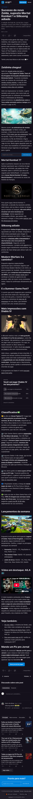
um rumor (18, 168)
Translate (5, 7)
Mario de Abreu (9, 703)
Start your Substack (12, 794)
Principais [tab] (5, 717)
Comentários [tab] (5, 688)
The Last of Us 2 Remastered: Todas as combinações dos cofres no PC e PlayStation (11, 740)
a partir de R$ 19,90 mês (16, 501)
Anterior (6, 676)
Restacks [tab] (13, 688)
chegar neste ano (21, 275)
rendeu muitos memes (9, 82)
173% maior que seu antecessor (17, 134)
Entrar (29, 2)
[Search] (30, 717)
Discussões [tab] (22, 717)
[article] (16, 728)
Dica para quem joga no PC (13, 637)
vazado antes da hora (15, 71)
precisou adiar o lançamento (18, 238)
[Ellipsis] (30, 703)
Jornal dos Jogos (13, 732)
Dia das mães (9, 625)
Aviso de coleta (27, 791)
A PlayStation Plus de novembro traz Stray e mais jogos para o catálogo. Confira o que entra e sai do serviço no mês (12, 761)
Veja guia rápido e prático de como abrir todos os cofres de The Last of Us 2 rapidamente (11, 745)
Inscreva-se (23, 2)
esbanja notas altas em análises (12, 87)
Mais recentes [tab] (13, 717)
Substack (10, 797)
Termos (21, 791)
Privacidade (16, 791)
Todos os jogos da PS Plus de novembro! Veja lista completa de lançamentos (12, 756)
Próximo (26, 676)
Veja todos (6, 770)
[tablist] (9, 688)
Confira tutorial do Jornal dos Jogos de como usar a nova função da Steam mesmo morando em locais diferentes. (12, 729)
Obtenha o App (23, 794)
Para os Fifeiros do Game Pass (14, 630)
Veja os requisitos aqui (9, 480)
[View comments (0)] (10, 734)
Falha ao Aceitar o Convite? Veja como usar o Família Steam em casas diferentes (11, 724)
